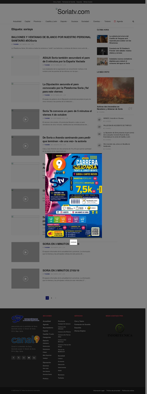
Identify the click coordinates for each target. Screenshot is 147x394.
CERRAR (73, 242)
